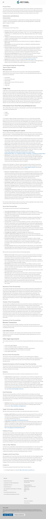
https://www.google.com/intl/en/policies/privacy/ (18, 420)
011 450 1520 (27, 482)
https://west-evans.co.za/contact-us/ (27, 469)
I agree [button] (5, 514)
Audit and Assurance (8, 480)
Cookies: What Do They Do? (30, 167)
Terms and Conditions (28, 500)
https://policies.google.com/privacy (16, 388)
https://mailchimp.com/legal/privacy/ (18, 405)
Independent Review (8, 484)
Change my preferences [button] (19, 514)
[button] (3, 2)
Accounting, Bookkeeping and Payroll (11, 494)
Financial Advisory (7, 486)
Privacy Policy (27, 502)
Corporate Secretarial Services (10, 492)
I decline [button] (10, 514)
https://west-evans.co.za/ (31, 59)
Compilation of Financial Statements (11, 482)
